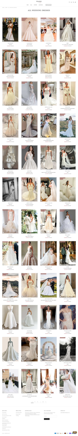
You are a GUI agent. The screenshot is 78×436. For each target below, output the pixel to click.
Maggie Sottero (10, 75)
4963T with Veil (29, 108)
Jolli (10, 140)
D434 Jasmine (29, 44)
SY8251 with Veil (10, 396)
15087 (68, 364)
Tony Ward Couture (48, 298)
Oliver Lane (29, 394)
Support (35, 4)
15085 (68, 300)
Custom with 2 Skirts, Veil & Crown (10, 300)
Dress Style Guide (18, 412)
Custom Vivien (29, 172)
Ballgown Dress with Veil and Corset (48, 300)
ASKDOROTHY (74, 432)
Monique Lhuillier (48, 266)
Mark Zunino (67, 394)
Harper (67, 140)
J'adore (67, 266)
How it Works (4, 417)
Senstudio (29, 266)
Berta (68, 43)
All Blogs (17, 415)
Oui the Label (29, 330)
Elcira (48, 236)
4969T (68, 236)
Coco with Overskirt (29, 140)
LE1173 (48, 108)
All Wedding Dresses (12, 7)
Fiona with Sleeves (10, 76)
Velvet (67, 204)
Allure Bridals (29, 43)
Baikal (67, 76)
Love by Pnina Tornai (68, 298)
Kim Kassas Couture (67, 330)
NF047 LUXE (48, 364)
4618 (67, 172)
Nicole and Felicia (48, 362)
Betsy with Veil (48, 76)
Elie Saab (29, 298)
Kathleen (10, 236)
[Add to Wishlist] (3, 41)
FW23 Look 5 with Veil (29, 300)
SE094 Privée (29, 268)
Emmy (48, 396)
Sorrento (29, 364)
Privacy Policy (4, 425)
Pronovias (68, 75)
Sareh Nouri (48, 394)
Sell (31, 4)
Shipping (3, 418)
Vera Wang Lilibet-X (29, 236)
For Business (4, 412)
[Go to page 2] (45, 402)
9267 (48, 44)
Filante (10, 332)
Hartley (10, 268)
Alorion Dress (29, 332)
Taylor (10, 44)
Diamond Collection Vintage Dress (68, 108)
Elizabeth (68, 332)
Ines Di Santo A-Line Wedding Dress (49, 172)
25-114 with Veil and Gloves (67, 44)
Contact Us (4, 428)
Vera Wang (10, 107)
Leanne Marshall (48, 75)
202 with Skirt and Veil (67, 396)
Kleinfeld (41, 4)
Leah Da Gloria (10, 362)
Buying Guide (18, 414)
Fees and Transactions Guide (6, 415)
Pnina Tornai (29, 107)
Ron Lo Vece (67, 107)
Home (3, 7)
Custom (10, 364)
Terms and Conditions (5, 421)
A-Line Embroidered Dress (48, 140)
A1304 (49, 332)
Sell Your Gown (48, 4)
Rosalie (10, 204)
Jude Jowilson (10, 43)
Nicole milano (29, 75)
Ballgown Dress (10, 108)
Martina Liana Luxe (48, 107)
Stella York (10, 394)
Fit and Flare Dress (29, 204)
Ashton (29, 76)
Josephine (48, 268)
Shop (28, 4)
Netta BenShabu (10, 266)
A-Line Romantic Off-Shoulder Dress (29, 396)
